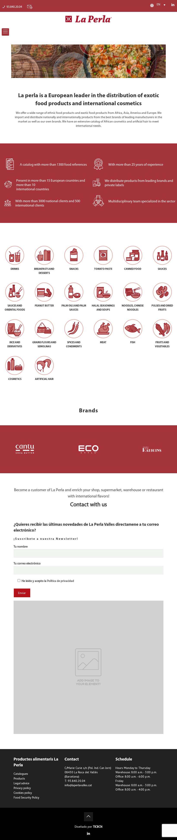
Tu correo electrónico (27, 563)
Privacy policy (22, 788)
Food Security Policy (26, 797)
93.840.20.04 (14, 7)
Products (19, 778)
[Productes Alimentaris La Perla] (88, 19)
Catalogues (21, 774)
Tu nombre (21, 546)
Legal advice (21, 783)
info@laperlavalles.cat (78, 785)
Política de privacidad (60, 581)
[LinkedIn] (173, 5)
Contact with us (88, 505)
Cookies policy (23, 793)
